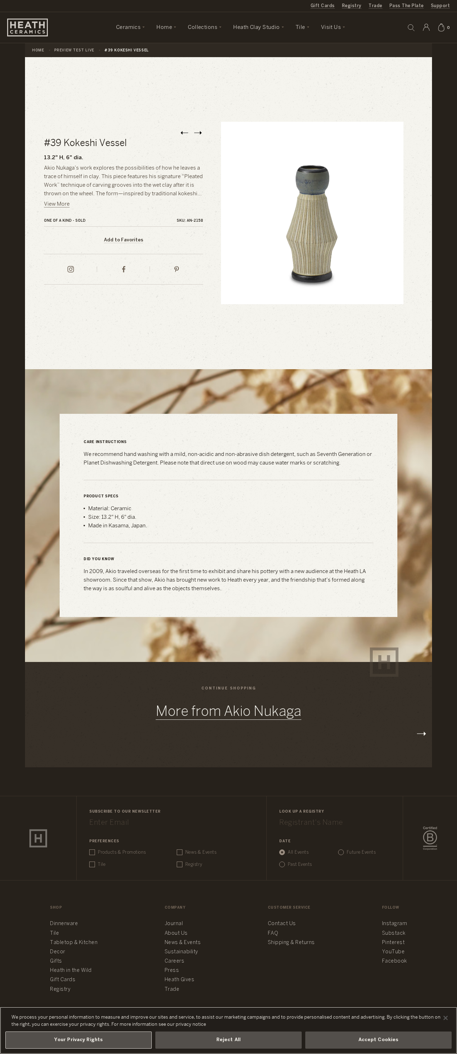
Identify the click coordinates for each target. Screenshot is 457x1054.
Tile (101, 865)
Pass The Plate (407, 6)
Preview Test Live (74, 50)
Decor (57, 952)
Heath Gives (180, 980)
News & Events (201, 852)
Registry (352, 6)
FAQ (273, 933)
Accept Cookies (378, 1040)
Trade (375, 6)
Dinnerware (64, 924)
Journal (174, 924)
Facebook (394, 961)
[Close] (445, 1018)
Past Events (300, 865)
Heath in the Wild (71, 970)
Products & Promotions (122, 852)
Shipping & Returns (291, 942)
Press (172, 970)
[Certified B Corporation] (430, 838)
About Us (176, 933)
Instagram (394, 924)
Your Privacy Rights (78, 1040)
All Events (298, 852)
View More (57, 204)
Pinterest (393, 942)
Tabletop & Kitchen (73, 942)
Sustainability (181, 952)
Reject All (228, 1040)
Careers (175, 961)
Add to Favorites (123, 240)
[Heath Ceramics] (38, 838)
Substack (394, 933)
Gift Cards (323, 6)
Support (440, 6)
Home (38, 50)
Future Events (361, 852)
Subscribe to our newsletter (125, 811)
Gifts (56, 961)
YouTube (393, 952)
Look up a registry (301, 811)
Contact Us (282, 924)
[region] (228, 1030)
